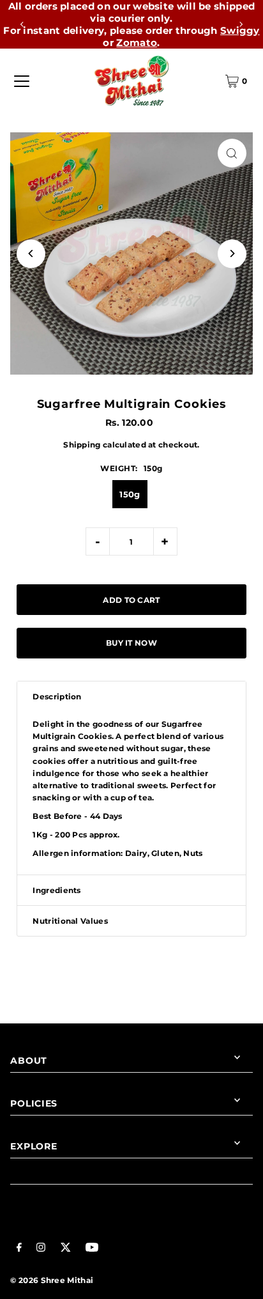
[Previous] (22, 24)
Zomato (136, 42)
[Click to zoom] (232, 153)
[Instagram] (40, 1249)
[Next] (240, 24)
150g (129, 494)
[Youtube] (92, 1249)
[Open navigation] (22, 81)
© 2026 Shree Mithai (51, 1280)
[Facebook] (19, 1249)
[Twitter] (66, 1249)
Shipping (81, 444)
